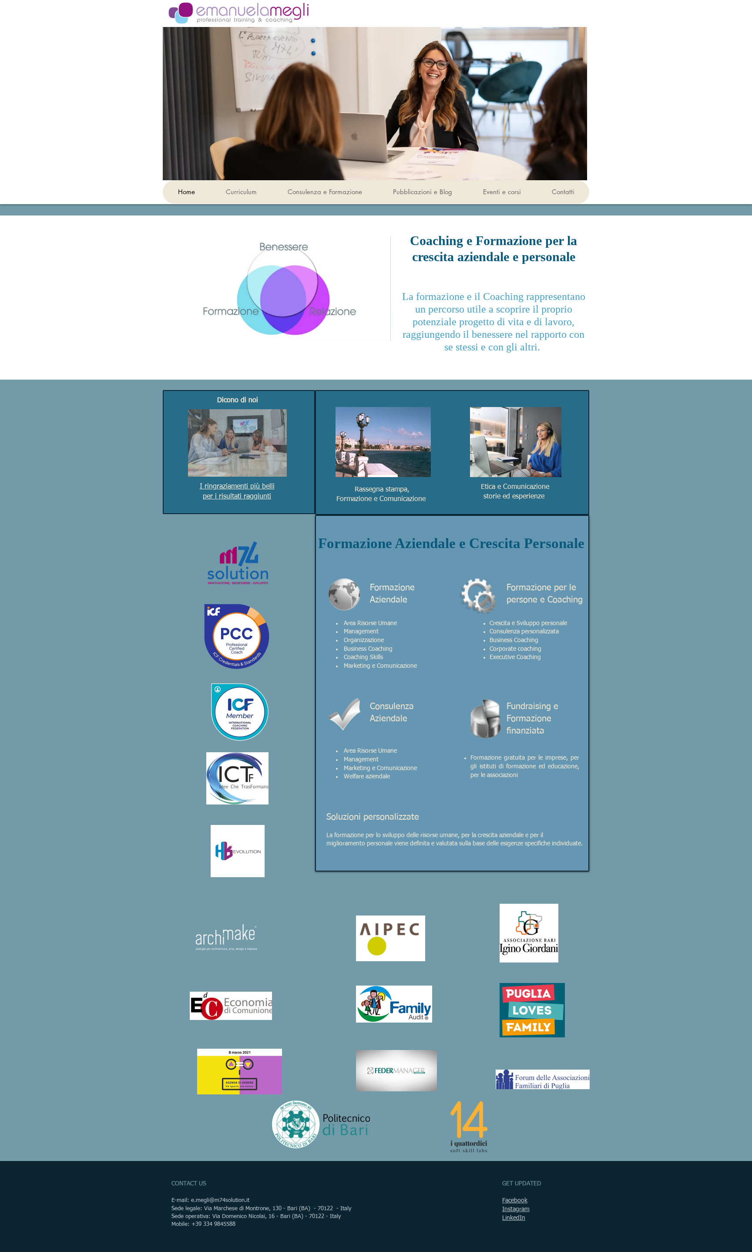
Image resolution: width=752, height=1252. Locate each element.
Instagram (516, 1209)
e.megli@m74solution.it (220, 1200)
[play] (265, 469)
